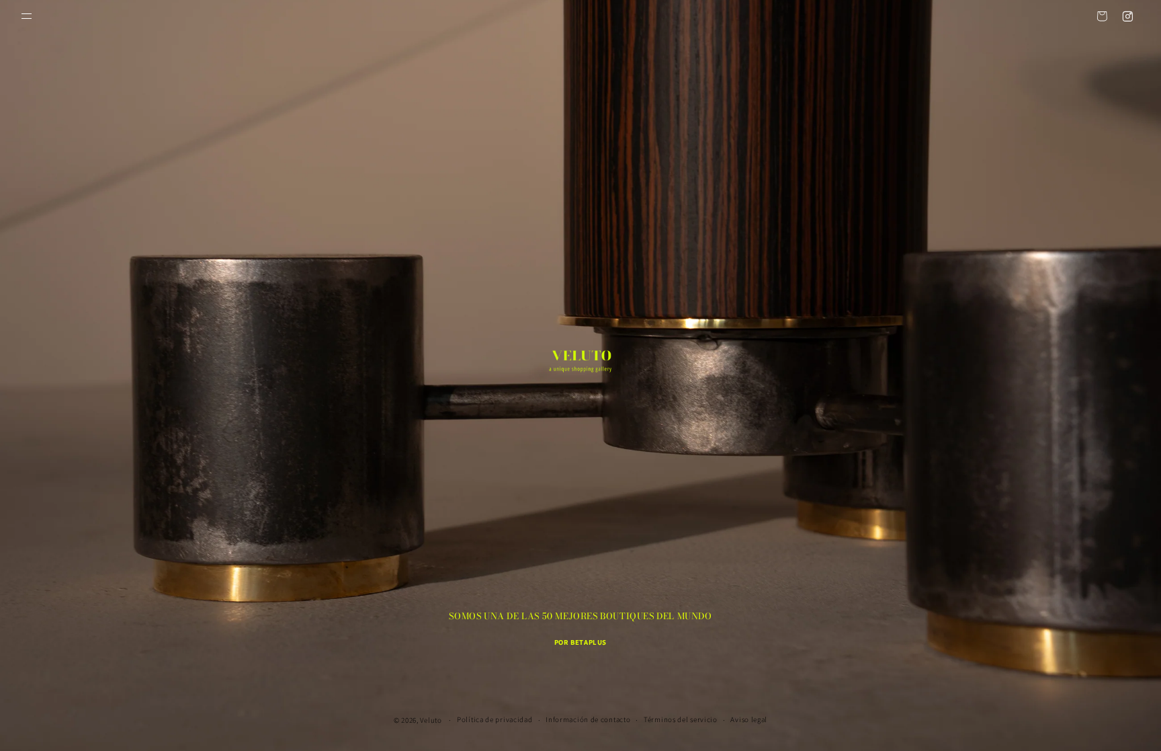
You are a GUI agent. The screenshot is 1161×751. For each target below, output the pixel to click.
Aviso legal (748, 719)
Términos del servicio (681, 719)
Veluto (430, 720)
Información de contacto (588, 719)
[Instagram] (1127, 16)
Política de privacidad (494, 719)
